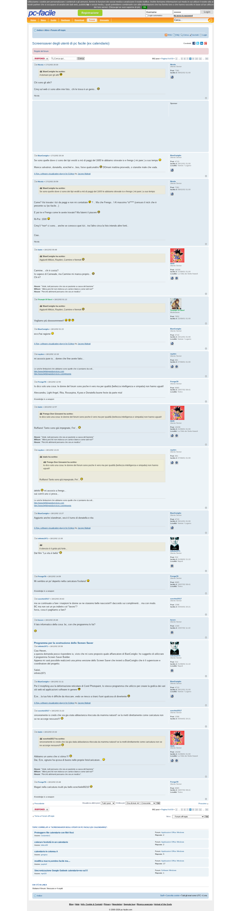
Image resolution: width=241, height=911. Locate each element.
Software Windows (168, 870)
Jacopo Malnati (84, 174)
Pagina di (167, 59)
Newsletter (117, 904)
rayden (41, 354)
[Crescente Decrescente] (150, 803)
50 (207, 59)
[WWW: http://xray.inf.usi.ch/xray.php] (172, 170)
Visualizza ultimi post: (91, 803)
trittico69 (44, 845)
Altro (46, 30)
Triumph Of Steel (45, 299)
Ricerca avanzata (145, 904)
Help (77, 904)
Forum (92, 20)
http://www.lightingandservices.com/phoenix (52, 374)
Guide (53, 20)
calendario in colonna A (46, 851)
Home (33, 20)
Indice (40, 30)
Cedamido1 (45, 836)
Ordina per (121, 803)
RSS (170, 35)
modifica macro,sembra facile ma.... (52, 861)
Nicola (40, 65)
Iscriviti (195, 35)
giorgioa (44, 855)
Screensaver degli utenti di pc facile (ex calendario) (70, 43)
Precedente (39, 803)
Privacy (107, 904)
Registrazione (90, 12)
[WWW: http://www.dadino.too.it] (172, 278)
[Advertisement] (99, 126)
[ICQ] (176, 278)
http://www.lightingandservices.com (49, 371)
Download (79, 20)
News (43, 20)
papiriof (44, 864)
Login (204, 35)
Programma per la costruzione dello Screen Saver (63, 642)
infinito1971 (43, 538)
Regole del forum (41, 51)
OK (144, 7)
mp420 (44, 873)
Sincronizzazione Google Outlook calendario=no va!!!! (61, 871)
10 (196, 59)
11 (200, 59)
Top (206, 98)
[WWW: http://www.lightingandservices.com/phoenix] (172, 366)
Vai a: (168, 816)
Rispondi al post (39, 58)
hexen (40, 620)
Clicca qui (113, 7)
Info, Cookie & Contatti (91, 904)
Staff (162, 895)
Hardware (65, 20)
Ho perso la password (183, 16)
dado (40, 250)
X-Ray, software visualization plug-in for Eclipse (54, 174)
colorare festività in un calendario (51, 842)
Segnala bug (129, 904)
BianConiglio (43, 156)
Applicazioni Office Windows (172, 832)
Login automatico (155, 15)
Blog (71, 904)
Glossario (104, 20)
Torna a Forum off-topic (44, 816)
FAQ (177, 35)
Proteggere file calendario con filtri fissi (54, 833)
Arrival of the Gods (163, 904)
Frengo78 (42, 382)
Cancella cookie (172, 895)
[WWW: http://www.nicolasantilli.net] (172, 77)
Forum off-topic (58, 30)
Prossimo (202, 803)
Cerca (186, 35)
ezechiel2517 (43, 599)
